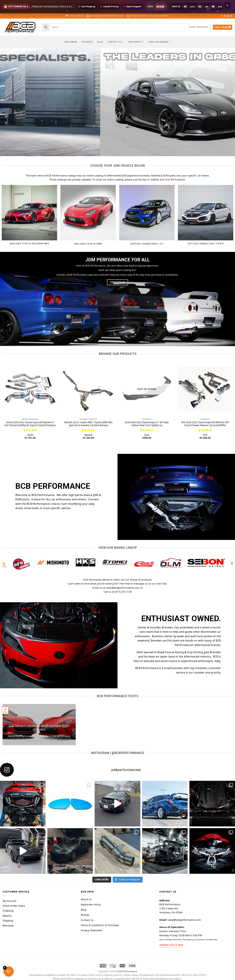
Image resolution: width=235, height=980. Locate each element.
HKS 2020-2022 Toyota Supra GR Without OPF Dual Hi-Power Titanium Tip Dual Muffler (205, 424)
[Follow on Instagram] (225, 16)
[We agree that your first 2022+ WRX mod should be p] (23, 803)
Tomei (30, 435)
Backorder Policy (91, 903)
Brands (85, 914)
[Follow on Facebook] (222, 16)
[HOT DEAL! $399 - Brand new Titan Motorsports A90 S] (117, 850)
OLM (146, 435)
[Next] (226, 102)
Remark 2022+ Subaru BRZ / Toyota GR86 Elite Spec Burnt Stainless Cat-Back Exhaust (88, 424)
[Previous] (9, 102)
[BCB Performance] (20, 27)
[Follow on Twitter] (228, 16)
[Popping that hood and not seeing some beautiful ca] (212, 803)
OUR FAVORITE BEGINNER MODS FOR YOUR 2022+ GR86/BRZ (39, 727)
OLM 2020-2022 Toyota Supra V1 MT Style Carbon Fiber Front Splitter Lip (147, 424)
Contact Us (114, 42)
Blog (100, 42)
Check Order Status (14, 905)
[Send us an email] (231, 16)
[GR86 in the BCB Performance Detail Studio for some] (23, 850)
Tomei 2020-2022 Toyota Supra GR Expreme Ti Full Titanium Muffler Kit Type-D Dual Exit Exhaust (30, 424)
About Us (86, 898)
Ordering (8, 910)
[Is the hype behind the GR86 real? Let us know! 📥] (117, 803)
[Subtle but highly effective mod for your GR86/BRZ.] (70, 803)
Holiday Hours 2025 (171, 944)
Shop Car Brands (158, 42)
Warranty (8, 924)
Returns (7, 915)
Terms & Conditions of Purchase (100, 924)
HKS (205, 435)
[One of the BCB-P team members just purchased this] (70, 850)
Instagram (71, 42)
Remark (88, 435)
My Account (9, 900)
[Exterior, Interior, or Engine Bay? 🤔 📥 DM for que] (165, 850)
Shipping (8, 919)
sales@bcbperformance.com (184, 919)
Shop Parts (135, 42)
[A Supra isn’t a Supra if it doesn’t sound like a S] (212, 850)
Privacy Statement (91, 929)
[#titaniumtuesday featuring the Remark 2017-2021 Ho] (165, 803)
